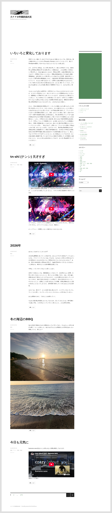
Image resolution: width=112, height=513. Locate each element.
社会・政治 (82, 165)
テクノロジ (82, 154)
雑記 (11, 61)
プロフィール (83, 110)
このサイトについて (84, 109)
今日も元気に (19, 442)
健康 (81, 157)
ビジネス (82, 155)
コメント (12, 63)
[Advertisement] (56, 40)
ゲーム (81, 152)
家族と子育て (83, 162)
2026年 (15, 245)
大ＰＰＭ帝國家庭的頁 (21, 17)
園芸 (81, 160)
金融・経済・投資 (84, 168)
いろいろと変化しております (30, 53)
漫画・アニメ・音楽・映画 (16, 164)
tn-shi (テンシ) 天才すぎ (27, 156)
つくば (81, 150)
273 (21, 495)
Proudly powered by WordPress (29, 506)
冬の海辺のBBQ (21, 319)
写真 (81, 158)
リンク (81, 112)
